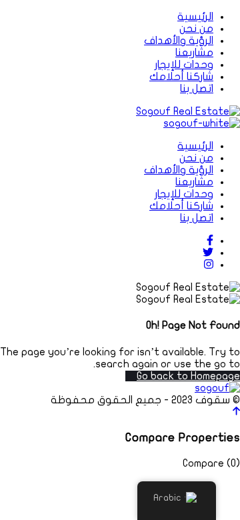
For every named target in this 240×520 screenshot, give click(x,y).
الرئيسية (195, 16)
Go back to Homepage (188, 376)
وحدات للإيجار (184, 64)
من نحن (196, 28)
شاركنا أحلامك (181, 76)
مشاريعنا (194, 52)
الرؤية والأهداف (178, 40)
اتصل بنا (196, 88)
